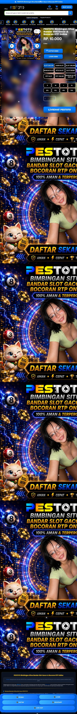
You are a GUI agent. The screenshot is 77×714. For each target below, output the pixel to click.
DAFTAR (21, 702)
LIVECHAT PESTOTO (59, 109)
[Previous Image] (12, 46)
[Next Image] (37, 46)
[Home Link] (17, 7)
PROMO (21, 697)
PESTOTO (19, 684)
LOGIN (58, 697)
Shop (6, 9)
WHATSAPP (58, 702)
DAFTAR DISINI (53, 51)
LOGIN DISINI (53, 56)
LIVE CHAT (39, 708)
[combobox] (36, 13)
